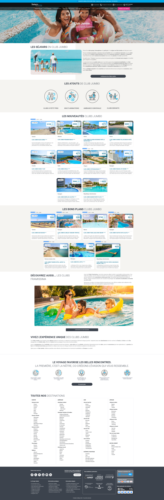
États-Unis (62, 405)
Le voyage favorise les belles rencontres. (82, 364)
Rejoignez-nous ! (34, 493)
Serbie (35, 461)
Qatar (112, 453)
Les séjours (49, 47)
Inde (86, 422)
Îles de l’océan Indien (114, 433)
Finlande (36, 432)
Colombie (62, 455)
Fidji (86, 455)
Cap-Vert (113, 428)
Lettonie (35, 446)
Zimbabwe (113, 417)
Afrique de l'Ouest (114, 426)
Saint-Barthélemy (63, 440)
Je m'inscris (77, 474)
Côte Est (62, 407)
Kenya (112, 421)
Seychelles (113, 439)
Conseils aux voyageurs (54, 487)
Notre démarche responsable (37, 486)
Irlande (35, 433)
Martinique (62, 434)
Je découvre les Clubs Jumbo (108, 76)
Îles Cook (88, 456)
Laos (87, 409)
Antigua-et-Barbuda (64, 414)
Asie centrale (87, 438)
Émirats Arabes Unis (116, 446)
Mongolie (88, 435)
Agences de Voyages (35, 487)
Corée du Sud (89, 432)
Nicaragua (62, 436)
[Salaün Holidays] (37, 5)
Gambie (113, 429)
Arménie (87, 440)
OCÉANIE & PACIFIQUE (89, 451)
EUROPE (34, 400)
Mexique (61, 410)
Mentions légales (69, 490)
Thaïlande (88, 415)
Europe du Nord (35, 427)
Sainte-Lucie (62, 445)
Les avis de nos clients (36, 485)
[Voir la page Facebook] (32, 474)
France (35, 407)
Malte (35, 412)
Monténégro (36, 458)
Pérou (61, 458)
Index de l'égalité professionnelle (73, 489)
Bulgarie (35, 455)
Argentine (62, 449)
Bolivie (61, 450)
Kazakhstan (88, 443)
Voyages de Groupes (35, 489)
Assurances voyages (53, 486)
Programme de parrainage (54, 485)
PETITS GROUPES (47, 8)
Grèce (35, 409)
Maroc (112, 405)
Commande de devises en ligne (55, 490)
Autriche (35, 419)
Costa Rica (62, 420)
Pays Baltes (34, 443)
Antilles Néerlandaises (65, 415)
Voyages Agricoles (35, 492)
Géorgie (87, 442)
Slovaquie (36, 425)
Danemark (36, 430)
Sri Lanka (88, 426)
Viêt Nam (88, 416)
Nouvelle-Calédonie (90, 458)
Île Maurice (113, 435)
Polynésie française (90, 461)
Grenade (61, 426)
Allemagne (36, 417)
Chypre (35, 404)
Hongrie (35, 420)
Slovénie (35, 463)
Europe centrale (35, 415)
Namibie (113, 415)
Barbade (61, 419)
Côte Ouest (62, 409)
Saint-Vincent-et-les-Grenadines (67, 443)
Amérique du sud (62, 447)
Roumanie (36, 459)
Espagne (36, 405)
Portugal (35, 413)
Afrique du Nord (113, 402)
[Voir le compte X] (35, 474)
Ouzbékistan (88, 446)
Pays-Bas (36, 438)
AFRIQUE (112, 400)
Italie (35, 410)
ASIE (85, 400)
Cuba (61, 422)
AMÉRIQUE (60, 400)
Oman (112, 451)
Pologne (35, 422)
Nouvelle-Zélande (89, 460)
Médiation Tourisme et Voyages (55, 489)
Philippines (88, 412)
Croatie (35, 456)
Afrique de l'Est (113, 419)
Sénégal (113, 431)
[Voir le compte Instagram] (46, 474)
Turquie (113, 454)
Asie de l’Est (86, 428)
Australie (87, 453)
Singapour (88, 413)
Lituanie (35, 448)
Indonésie (88, 407)
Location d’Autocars (35, 490)
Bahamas (62, 417)
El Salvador (62, 425)
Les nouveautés (82, 116)
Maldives (88, 423)
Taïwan (87, 436)
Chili (61, 453)
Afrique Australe (113, 409)
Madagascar (114, 438)
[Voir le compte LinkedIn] (50, 474)
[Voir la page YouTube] (43, 474)
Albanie (35, 452)
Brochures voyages (53, 483)
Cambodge (88, 405)
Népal (87, 425)
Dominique (62, 423)
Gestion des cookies (70, 492)
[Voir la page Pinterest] (39, 474)
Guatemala (62, 429)
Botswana (113, 411)
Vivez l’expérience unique (60, 337)
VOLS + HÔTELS (99, 8)
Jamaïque (62, 432)
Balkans (34, 450)
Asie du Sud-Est (87, 402)
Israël (112, 448)
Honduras (62, 431)
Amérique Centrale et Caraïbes (65, 412)
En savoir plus (82, 384)
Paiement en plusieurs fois (54, 492)
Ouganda (113, 422)
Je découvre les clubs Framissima (82, 329)
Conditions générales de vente (72, 483)
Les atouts (82, 83)
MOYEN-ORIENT (114, 443)
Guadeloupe (62, 428)
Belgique (36, 429)
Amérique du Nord (62, 402)
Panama (61, 437)
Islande (35, 435)
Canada (61, 404)
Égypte (113, 404)
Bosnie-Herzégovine (38, 453)
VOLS (93, 8)
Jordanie (113, 450)
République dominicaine (65, 439)
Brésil (61, 452)
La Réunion (114, 436)
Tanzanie (113, 424)
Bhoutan (87, 420)
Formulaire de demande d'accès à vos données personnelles (73, 487)
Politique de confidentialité (71, 485)
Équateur (62, 456)
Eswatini (113, 412)
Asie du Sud (86, 418)
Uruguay (61, 459)
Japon (87, 433)
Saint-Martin (62, 442)
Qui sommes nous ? (35, 483)
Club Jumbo (33, 41)
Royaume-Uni (37, 439)
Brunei (87, 404)
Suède (35, 441)
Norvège (35, 436)
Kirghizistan (88, 445)
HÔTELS (106, 8)
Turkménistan (89, 448)
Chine (87, 430)
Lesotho (113, 414)
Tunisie (113, 407)
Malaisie (87, 410)
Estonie (35, 445)
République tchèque (38, 423)
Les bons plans (82, 209)
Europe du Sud (35, 402)
